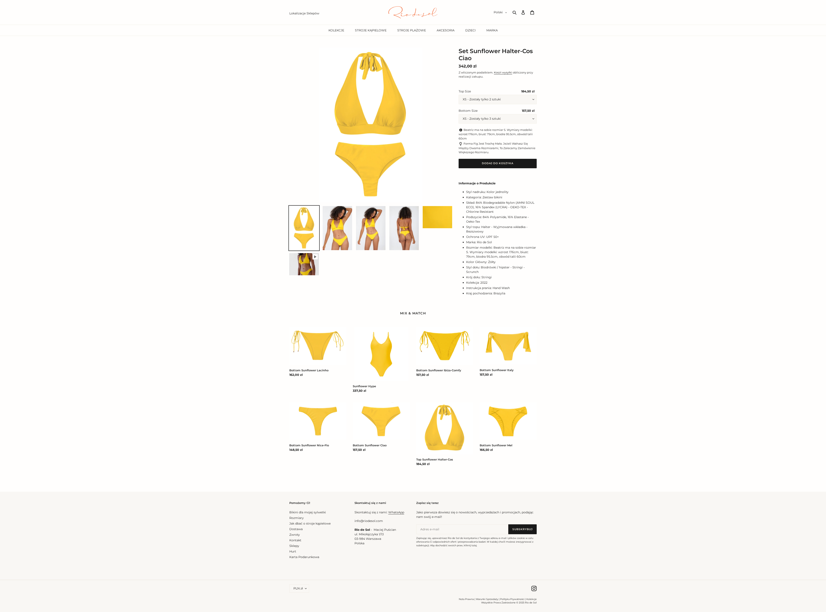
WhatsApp (396, 512)
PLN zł (298, 588)
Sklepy (294, 546)
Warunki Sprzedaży (487, 599)
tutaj (474, 545)
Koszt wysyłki (503, 72)
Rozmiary (296, 518)
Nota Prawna (466, 599)
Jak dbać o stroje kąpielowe (310, 523)
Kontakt (295, 540)
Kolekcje (531, 599)
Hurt (292, 551)
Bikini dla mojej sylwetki (307, 512)
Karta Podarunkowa (304, 557)
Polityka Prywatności (512, 599)
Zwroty (294, 535)
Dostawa (296, 529)
